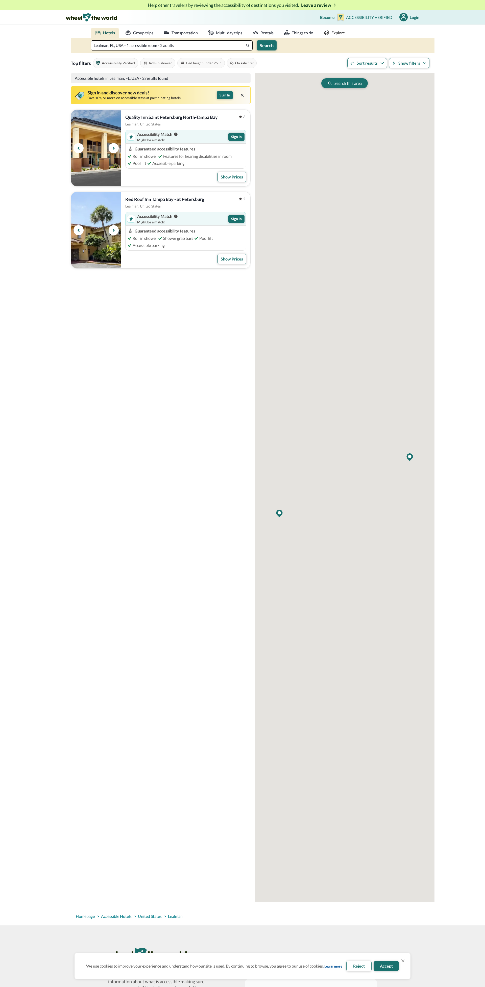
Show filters (409, 63)
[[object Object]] (242, 95)
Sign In (225, 95)
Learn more (333, 966)
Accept (386, 966)
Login (414, 17)
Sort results (367, 63)
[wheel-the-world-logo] (91, 17)
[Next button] (114, 148)
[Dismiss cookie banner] (403, 961)
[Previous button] (79, 148)
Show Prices (232, 176)
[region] (96, 148)
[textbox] (172, 45)
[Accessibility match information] (175, 134)
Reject (359, 966)
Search (267, 45)
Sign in (236, 137)
